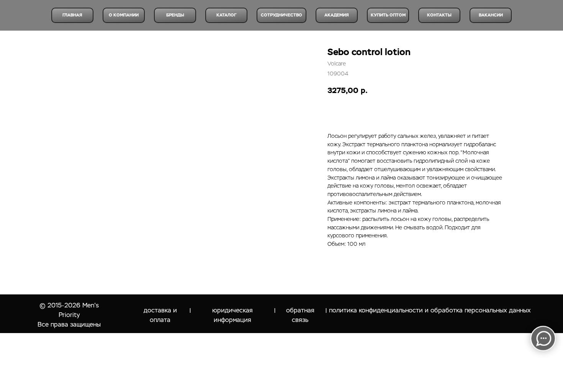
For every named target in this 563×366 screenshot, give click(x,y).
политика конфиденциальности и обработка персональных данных (430, 310)
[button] (491, 15)
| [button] (275, 311)
